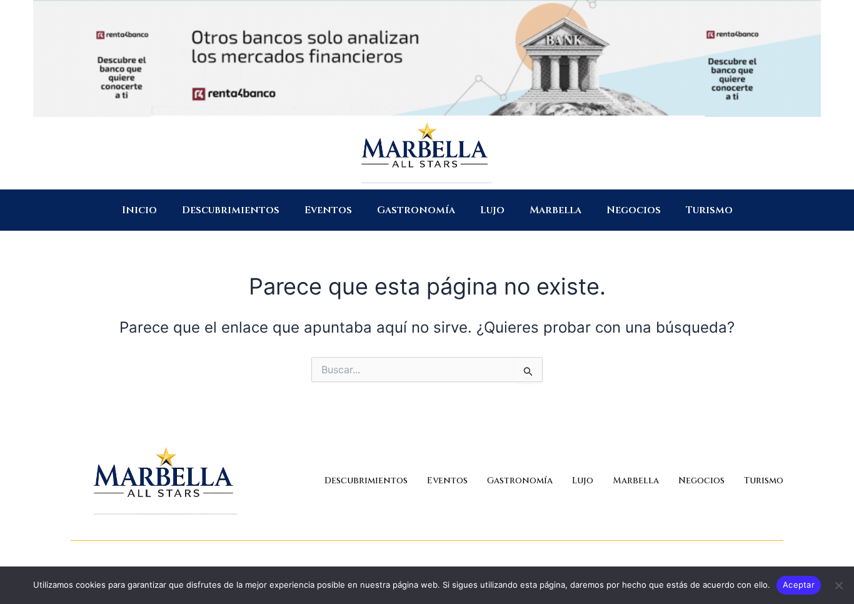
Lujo (492, 210)
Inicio (139, 210)
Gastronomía (416, 210)
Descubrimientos (230, 210)
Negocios (633, 210)
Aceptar (799, 585)
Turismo (709, 210)
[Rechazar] (838, 585)
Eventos (328, 210)
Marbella (555, 210)
